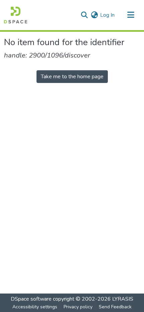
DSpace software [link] (31, 299)
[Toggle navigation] (130, 15)
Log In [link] (107, 15)
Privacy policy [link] (78, 307)
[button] (15, 15)
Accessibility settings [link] (34, 307)
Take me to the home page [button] (72, 76)
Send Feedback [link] (115, 307)
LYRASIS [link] (122, 299)
